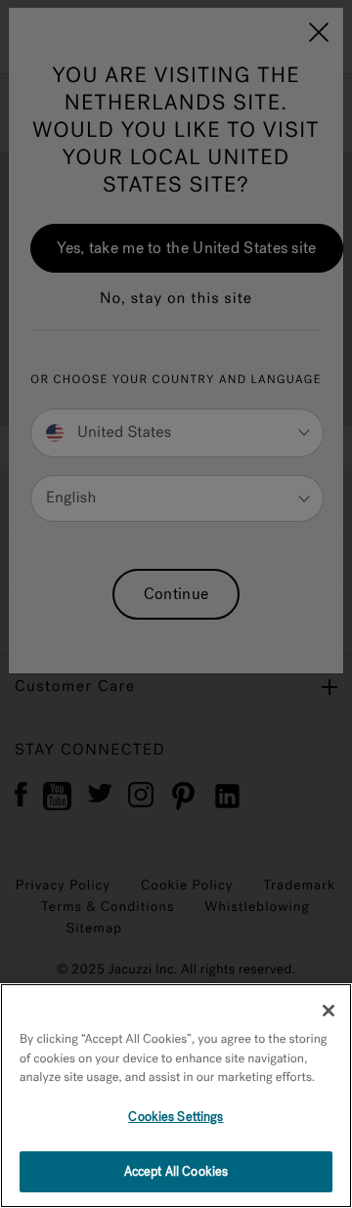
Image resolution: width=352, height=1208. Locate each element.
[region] (176, 1095)
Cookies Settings (175, 1116)
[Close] (328, 1010)
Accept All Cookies (176, 1171)
